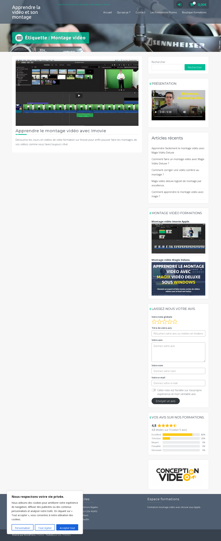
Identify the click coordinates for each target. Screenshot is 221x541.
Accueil (107, 12)
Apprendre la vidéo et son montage (26, 12)
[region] (45, 512)
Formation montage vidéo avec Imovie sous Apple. (174, 507)
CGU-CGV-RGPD (88, 512)
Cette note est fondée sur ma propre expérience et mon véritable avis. (179, 392)
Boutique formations (194, 12)
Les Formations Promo (164, 12)
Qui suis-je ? (124, 12)
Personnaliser (22, 528)
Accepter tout (67, 528)
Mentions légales (89, 507)
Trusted (49, 535)
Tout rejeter (45, 528)
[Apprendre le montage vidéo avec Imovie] (77, 92)
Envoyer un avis (165, 401)
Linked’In (84, 520)
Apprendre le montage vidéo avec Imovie (61, 130)
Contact (140, 12)
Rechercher (158, 62)
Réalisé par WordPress (23, 535)
